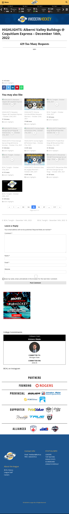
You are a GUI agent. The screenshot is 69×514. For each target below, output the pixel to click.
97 (44, 207)
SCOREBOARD (50, 462)
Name (7, 256)
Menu (7, 2)
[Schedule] (67, 9)
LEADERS (48, 455)
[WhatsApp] (21, 87)
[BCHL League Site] (34, 2)
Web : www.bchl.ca (31, 457)
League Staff (8, 472)
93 (23, 207)
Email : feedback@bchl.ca (33, 455)
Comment (8, 233)
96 (39, 207)
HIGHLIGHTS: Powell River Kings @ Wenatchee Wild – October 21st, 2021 (55, 143)
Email (7, 262)
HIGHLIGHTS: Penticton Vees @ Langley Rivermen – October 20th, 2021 (34, 169)
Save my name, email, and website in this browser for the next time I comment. (31, 279)
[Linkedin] (13, 87)
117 (54, 207)
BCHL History (8, 470)
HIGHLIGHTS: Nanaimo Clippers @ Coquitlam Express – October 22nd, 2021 (12, 114)
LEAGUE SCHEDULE (51, 464)
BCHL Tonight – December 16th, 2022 (51, 220)
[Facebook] (4, 87)
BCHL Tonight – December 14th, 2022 (18, 220)
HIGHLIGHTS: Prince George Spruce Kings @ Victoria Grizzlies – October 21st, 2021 (12, 143)
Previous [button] (1, 9)
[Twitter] (8, 87)
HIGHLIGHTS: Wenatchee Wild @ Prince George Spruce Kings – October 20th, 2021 (57, 169)
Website (7, 269)
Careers (6, 475)
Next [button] (63, 9)
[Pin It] (17, 87)
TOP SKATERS (50, 457)
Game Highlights (9, 83)
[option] (10, 9)
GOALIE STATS (50, 459)
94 (28, 207)
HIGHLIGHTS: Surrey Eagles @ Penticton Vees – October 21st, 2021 (33, 143)
